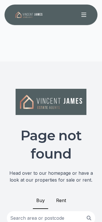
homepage (59, 173)
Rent (61, 200)
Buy (40, 200)
